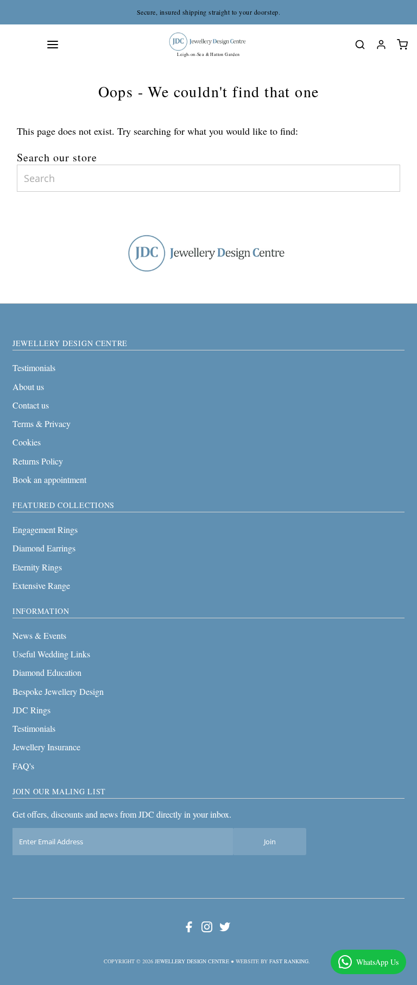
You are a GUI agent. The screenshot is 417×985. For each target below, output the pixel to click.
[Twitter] (225, 929)
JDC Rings (31, 710)
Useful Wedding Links (51, 654)
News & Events (39, 635)
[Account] (381, 44)
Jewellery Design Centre (192, 961)
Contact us (30, 405)
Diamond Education (46, 672)
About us (28, 386)
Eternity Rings (37, 567)
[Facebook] (189, 929)
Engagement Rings (45, 529)
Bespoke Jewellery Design (58, 691)
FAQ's (23, 765)
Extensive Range (41, 585)
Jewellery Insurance (46, 746)
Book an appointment (49, 479)
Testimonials (33, 367)
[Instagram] (207, 929)
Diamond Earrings (43, 548)
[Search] (360, 44)
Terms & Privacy (41, 423)
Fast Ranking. (289, 961)
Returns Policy (37, 461)
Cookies (26, 442)
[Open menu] (53, 44)
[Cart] (402, 44)
